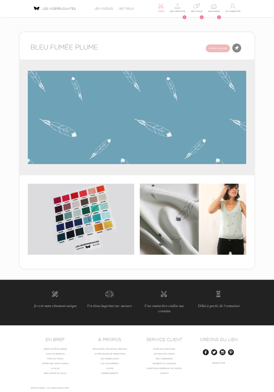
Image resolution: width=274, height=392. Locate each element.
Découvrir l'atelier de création (110, 349)
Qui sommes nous (110, 359)
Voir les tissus (55, 359)
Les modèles (103, 8)
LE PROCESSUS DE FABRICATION (109, 354)
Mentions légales (38, 388)
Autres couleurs (218, 48)
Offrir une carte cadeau (55, 364)
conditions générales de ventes (164, 368)
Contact (164, 373)
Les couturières (110, 364)
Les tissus (126, 8)
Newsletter (218, 363)
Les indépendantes (59, 8)
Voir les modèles (55, 354)
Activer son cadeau (164, 354)
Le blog (55, 368)
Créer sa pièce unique (55, 349)
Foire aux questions (164, 349)
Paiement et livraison (164, 364)
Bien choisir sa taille (55, 373)
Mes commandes (164, 359)
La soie (110, 368)
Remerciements (110, 373)
